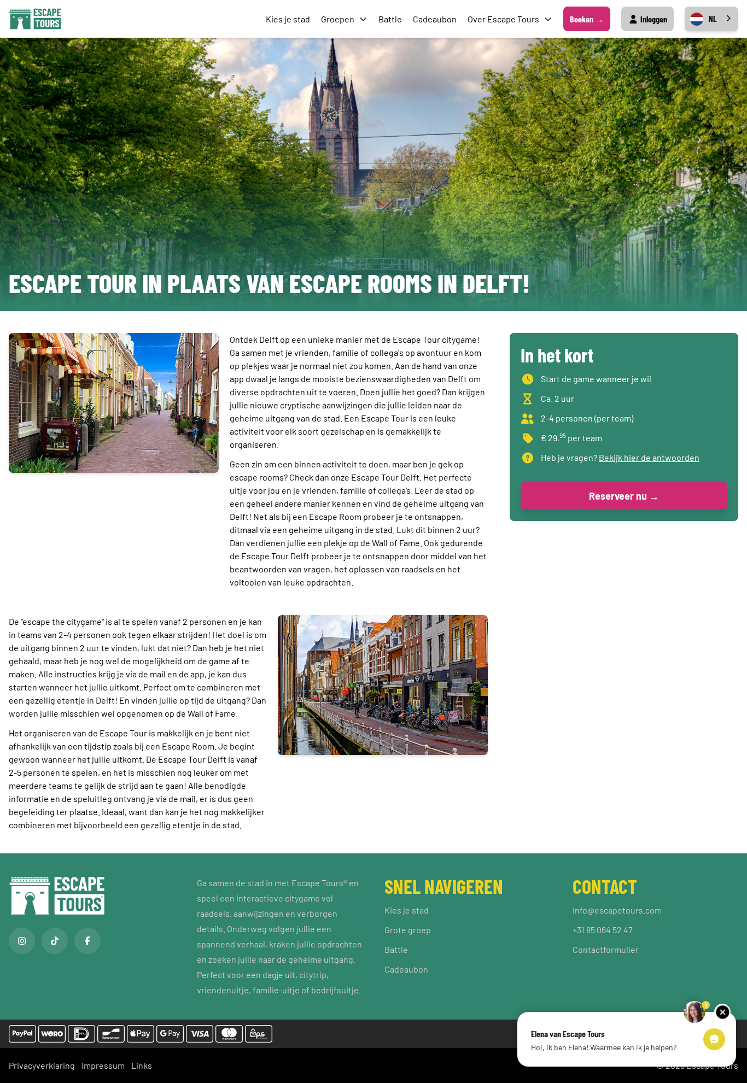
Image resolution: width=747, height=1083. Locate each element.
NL (712, 19)
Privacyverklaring (42, 1065)
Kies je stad (288, 19)
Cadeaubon (435, 19)
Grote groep (407, 929)
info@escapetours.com (617, 910)
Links (141, 1065)
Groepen (337, 19)
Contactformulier (606, 949)
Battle (390, 19)
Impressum (103, 1065)
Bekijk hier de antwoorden (649, 457)
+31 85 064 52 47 (603, 929)
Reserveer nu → (624, 496)
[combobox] (711, 19)
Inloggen (653, 19)
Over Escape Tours (503, 19)
